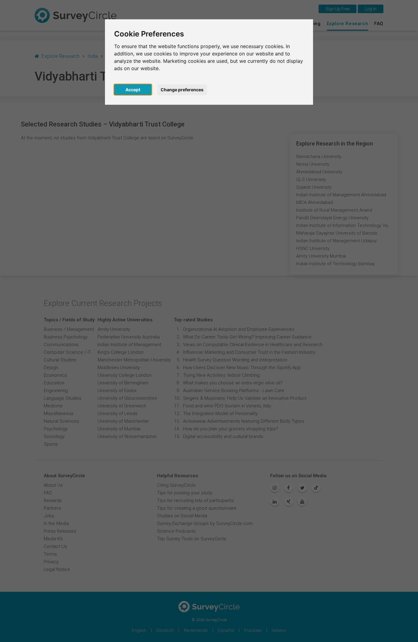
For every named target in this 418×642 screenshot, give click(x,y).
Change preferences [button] (182, 89)
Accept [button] (132, 89)
